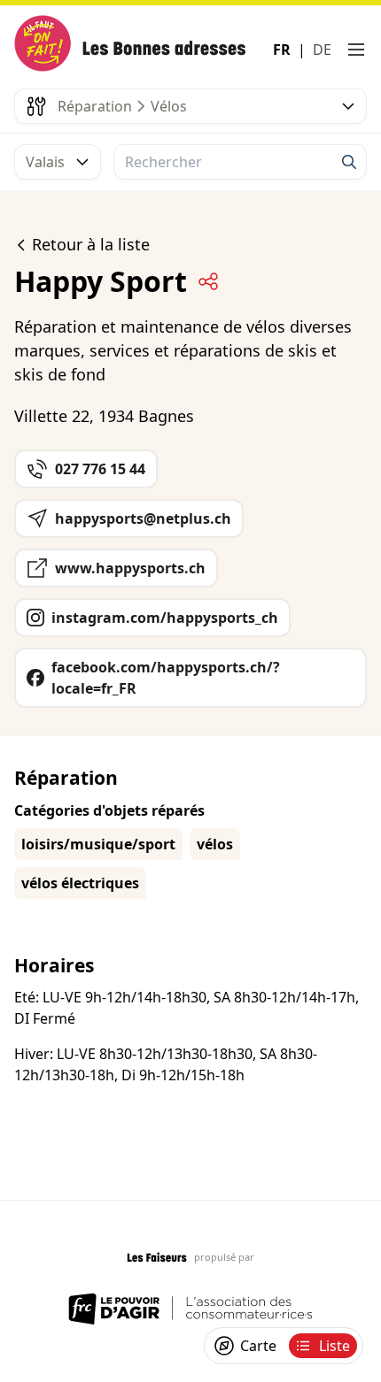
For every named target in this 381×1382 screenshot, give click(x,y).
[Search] (349, 162)
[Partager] (208, 281)
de (322, 49)
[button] (356, 49)
